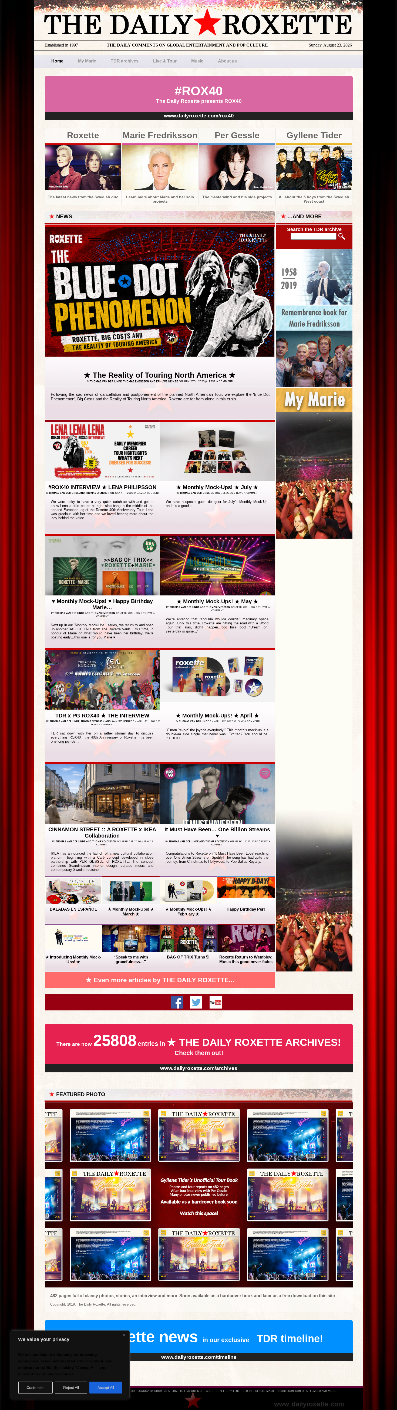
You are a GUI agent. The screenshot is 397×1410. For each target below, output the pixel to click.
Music (197, 61)
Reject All (71, 1387)
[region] (70, 1364)
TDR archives (125, 61)
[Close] (124, 1335)
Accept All (105, 1387)
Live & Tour (165, 61)
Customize (35, 1387)
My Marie (87, 61)
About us (227, 61)
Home (57, 61)
